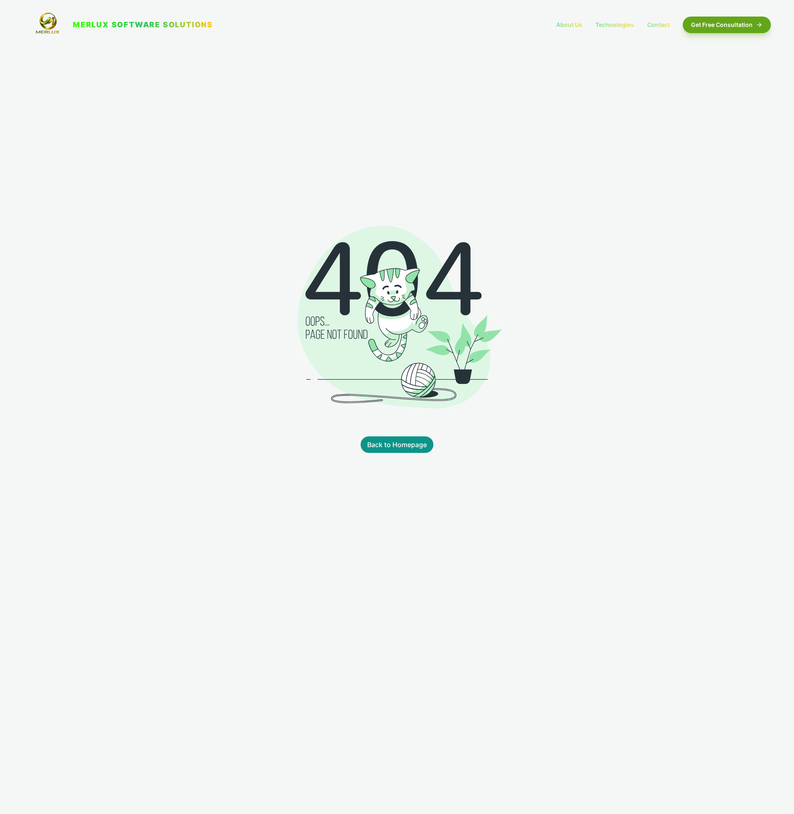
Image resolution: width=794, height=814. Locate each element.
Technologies (615, 24)
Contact (658, 24)
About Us (569, 24)
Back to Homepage (397, 445)
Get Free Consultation (722, 24)
